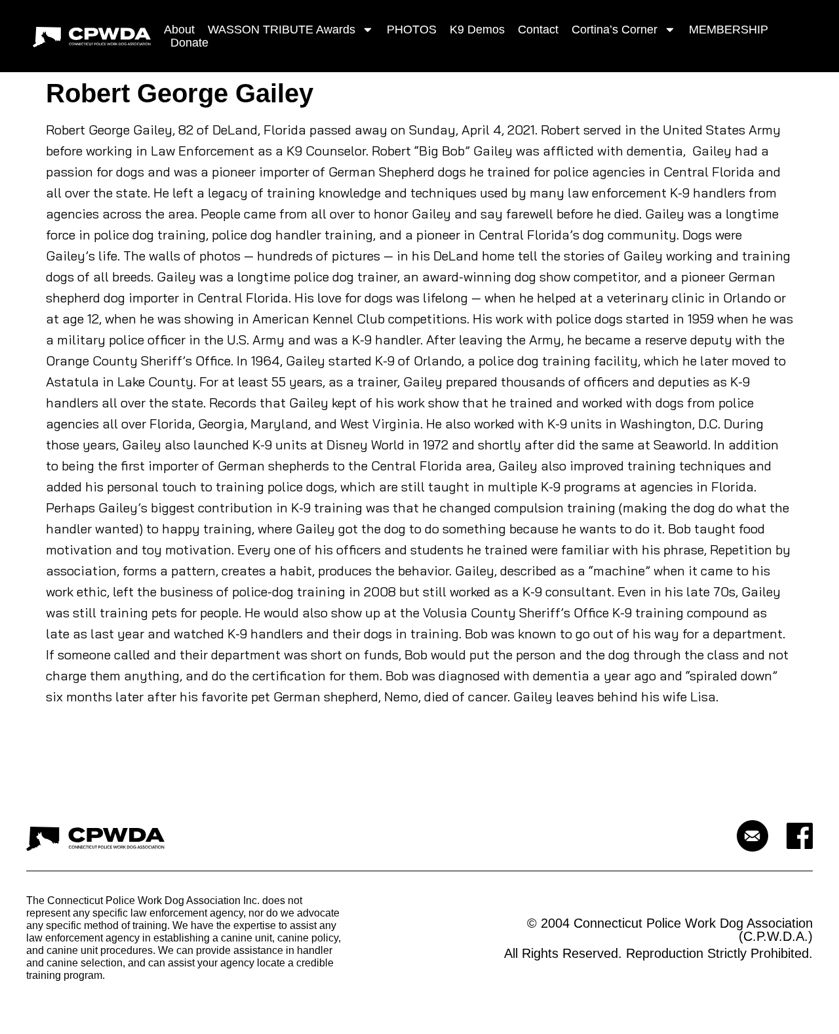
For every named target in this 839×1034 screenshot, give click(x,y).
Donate (189, 42)
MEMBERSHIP (728, 29)
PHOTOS (412, 29)
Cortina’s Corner (614, 29)
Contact (538, 29)
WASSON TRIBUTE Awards (281, 29)
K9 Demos (477, 29)
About (179, 29)
